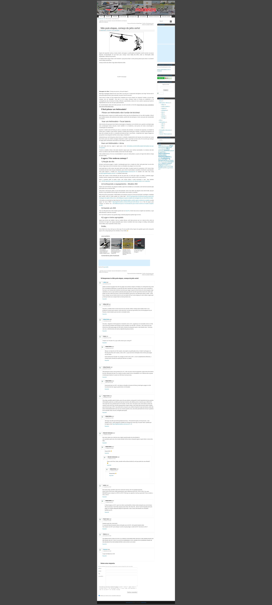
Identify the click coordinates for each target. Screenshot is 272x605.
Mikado (163, 116)
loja (159, 161)
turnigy (167, 167)
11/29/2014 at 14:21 (112, 458)
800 (162, 127)
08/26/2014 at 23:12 (107, 368)
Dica (113, 30)
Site (99, 573)
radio (169, 164)
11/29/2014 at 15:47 (107, 487)
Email (99, 571)
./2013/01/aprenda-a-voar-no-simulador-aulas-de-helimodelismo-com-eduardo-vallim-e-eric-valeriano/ (125, 181)
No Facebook (143, 16)
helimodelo (162, 155)
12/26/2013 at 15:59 (107, 337)
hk (171, 157)
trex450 (160, 167)
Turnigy (163, 118)
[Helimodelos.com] (136, 8)
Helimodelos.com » (101, 18)
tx (172, 167)
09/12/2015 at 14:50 (107, 535)
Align (163, 104)
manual (162, 161)
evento (166, 150)
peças (160, 165)
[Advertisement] (124, 263)
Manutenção (123, 16)
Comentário (100, 576)
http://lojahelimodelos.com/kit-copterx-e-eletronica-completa (135, 200)
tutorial (170, 167)
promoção (165, 165)
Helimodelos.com (129, 602)
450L (162, 146)
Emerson (105, 549)
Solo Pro (128, 210)
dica (168, 149)
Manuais (115, 16)
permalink (106, 267)
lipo (168, 160)
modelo (165, 161)
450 (162, 124)
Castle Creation (165, 106)
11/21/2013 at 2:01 (107, 305)
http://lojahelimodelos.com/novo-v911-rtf (127, 171)
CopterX (163, 108)
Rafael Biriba (103, 30)
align (171, 146)
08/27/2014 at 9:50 (109, 382)
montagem (170, 162)
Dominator (161, 150)
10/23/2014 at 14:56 (109, 418)
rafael (104, 282)
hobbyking (165, 158)
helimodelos (164, 156)
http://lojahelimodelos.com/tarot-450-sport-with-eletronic (126, 202)
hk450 (159, 158)
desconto (163, 149)
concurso (163, 147)
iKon (163, 112)
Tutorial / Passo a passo (165, 134)
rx (170, 164)
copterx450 (168, 147)
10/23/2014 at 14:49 (107, 397)
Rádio (160, 132)
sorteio (160, 166)
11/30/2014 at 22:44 (107, 520)
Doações (108, 16)
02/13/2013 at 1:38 (107, 284)
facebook (171, 150)
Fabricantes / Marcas (164, 102)
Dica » (105, 18)
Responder (104, 299)
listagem (171, 160)
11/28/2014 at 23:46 (109, 448)
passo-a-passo (167, 163)
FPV (160, 120)
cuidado (159, 149)
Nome (99, 568)
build (159, 147)
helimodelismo (164, 153)
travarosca (168, 166)
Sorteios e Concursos (154, 16)
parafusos (160, 163)
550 (162, 125)
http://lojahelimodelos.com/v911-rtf (109, 173)
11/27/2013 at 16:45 (107, 321)
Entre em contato (166, 16)
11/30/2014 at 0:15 (113, 470)
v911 (159, 169)
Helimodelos (116, 30)
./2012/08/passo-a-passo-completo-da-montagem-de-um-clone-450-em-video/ (134, 198)
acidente (167, 146)
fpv (159, 152)
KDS (162, 114)
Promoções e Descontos (165, 130)
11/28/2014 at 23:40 (107, 434)
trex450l (164, 167)
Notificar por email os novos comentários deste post (110, 595)
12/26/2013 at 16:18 (109, 348)
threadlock (165, 166)
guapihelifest (162, 152)
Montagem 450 (133, 16)
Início (101, 16)
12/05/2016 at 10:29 (107, 551)
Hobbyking (164, 110)
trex (172, 166)
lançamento (162, 160)
